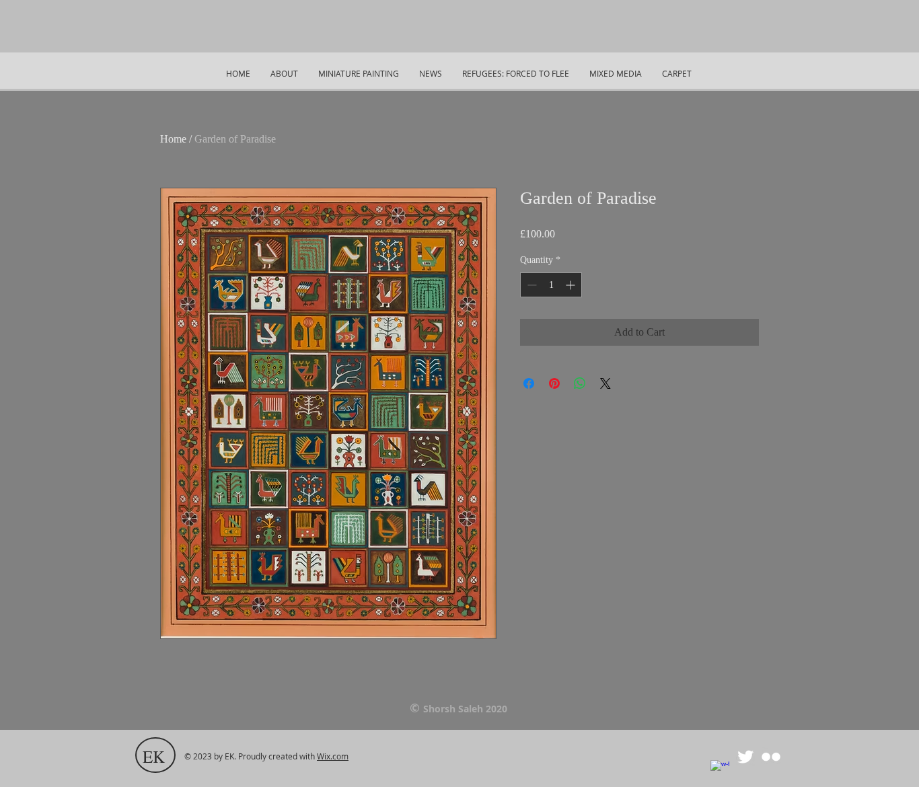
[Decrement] (530, 285)
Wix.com (332, 756)
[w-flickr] (771, 756)
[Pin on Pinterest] (554, 383)
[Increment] (571, 285)
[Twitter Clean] (745, 756)
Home (173, 139)
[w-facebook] (719, 769)
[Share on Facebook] (529, 383)
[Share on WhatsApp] (580, 383)
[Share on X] (605, 383)
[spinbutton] (551, 285)
